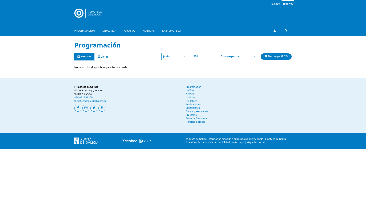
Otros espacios (230, 56)
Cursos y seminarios (197, 111)
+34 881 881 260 (83, 97)
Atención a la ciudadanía (199, 142)
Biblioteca (191, 101)
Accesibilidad (222, 142)
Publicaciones (193, 104)
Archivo (129, 31)
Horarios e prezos (195, 122)
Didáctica (109, 31)
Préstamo (191, 115)
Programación (84, 31)
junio (166, 56)
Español (288, 3)
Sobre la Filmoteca (196, 118)
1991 (195, 56)
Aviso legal (238, 142)
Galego (275, 3)
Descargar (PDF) (277, 56)
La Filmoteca (171, 31)
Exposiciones (193, 108)
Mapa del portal (256, 142)
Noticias (149, 31)
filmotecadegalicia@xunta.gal (90, 101)
